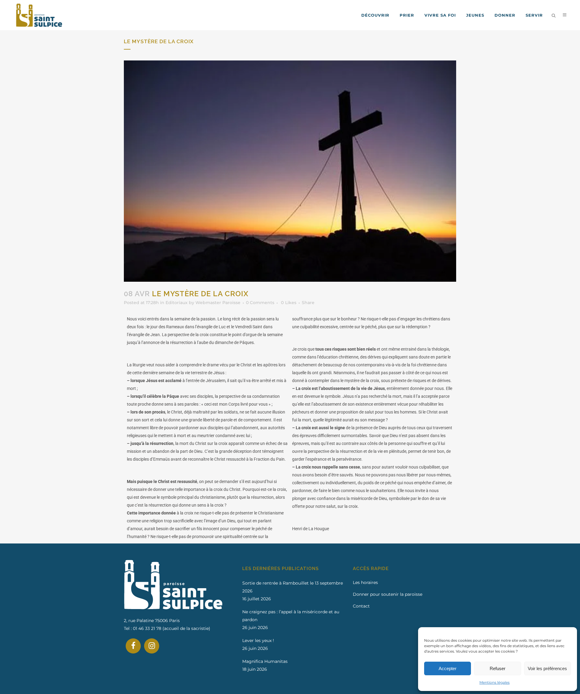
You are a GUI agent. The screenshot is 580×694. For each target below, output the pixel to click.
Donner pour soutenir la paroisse (387, 594)
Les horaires (365, 582)
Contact (361, 606)
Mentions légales (494, 682)
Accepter (447, 668)
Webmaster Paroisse (217, 302)
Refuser (497, 668)
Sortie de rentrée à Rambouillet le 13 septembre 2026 (292, 587)
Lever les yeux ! (258, 640)
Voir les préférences (547, 668)
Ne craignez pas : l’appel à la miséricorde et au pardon (290, 615)
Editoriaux (177, 302)
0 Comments (260, 302)
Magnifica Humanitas (265, 661)
